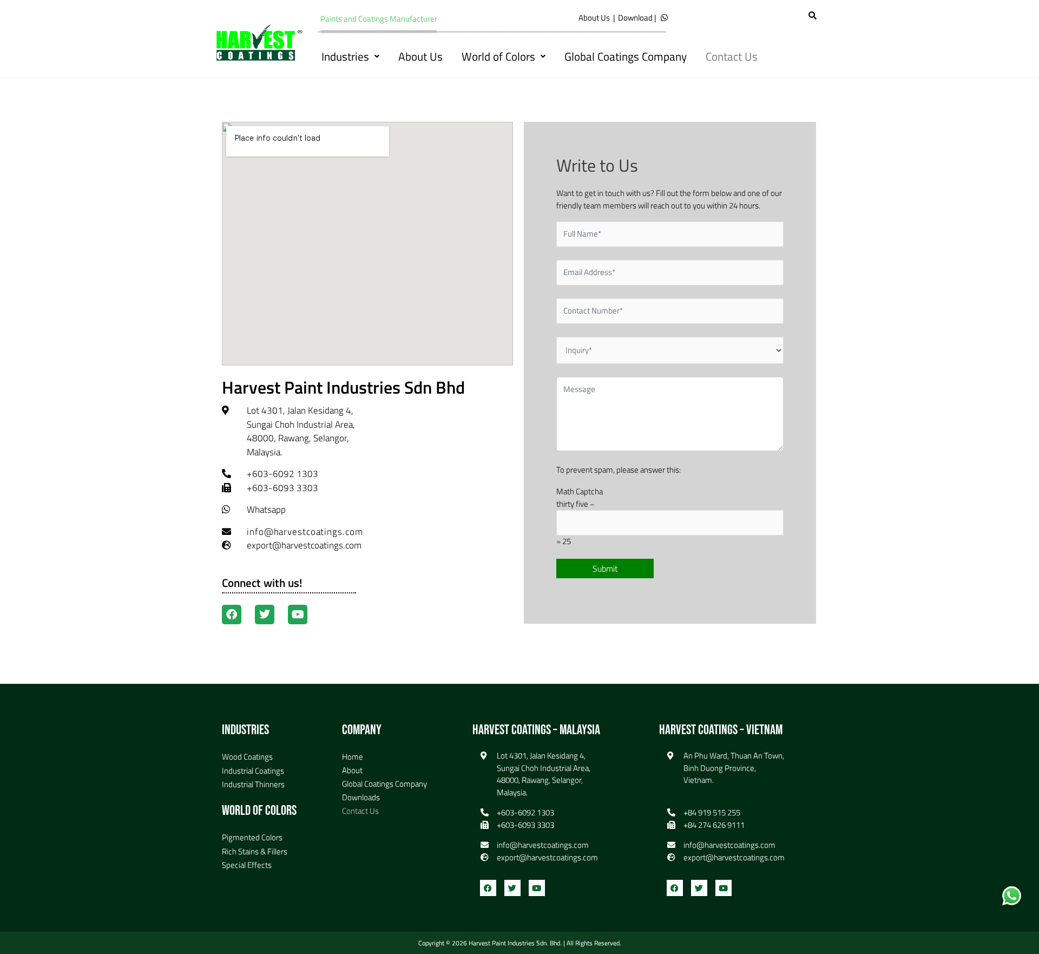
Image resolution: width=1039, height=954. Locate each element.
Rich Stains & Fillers (254, 851)
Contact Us (732, 56)
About (352, 770)
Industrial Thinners (253, 784)
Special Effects (247, 865)
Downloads (361, 797)
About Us (594, 17)
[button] (350, 56)
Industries (345, 56)
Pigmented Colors (252, 837)
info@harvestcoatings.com (305, 532)
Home (352, 756)
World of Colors (498, 56)
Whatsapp (266, 509)
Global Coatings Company (625, 56)
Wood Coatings (247, 756)
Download (635, 17)
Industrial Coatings (253, 770)
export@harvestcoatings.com (304, 545)
